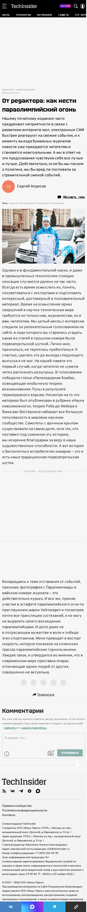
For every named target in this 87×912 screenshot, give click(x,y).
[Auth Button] (82, 6)
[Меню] (4, 6)
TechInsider (24, 6)
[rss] (4, 791)
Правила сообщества (16, 806)
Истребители (28, 203)
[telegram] (21, 791)
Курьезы (14, 203)
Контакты (8, 815)
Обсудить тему (74, 197)
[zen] (29, 791)
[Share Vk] (10, 907)
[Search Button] (75, 6)
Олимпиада (57, 203)
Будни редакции (25, 90)
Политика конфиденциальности (24, 810)
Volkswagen (43, 203)
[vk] (13, 791)
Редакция (7, 90)
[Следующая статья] (43, 765)
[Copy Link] (76, 907)
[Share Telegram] (54, 907)
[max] (38, 791)
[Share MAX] (32, 907)
